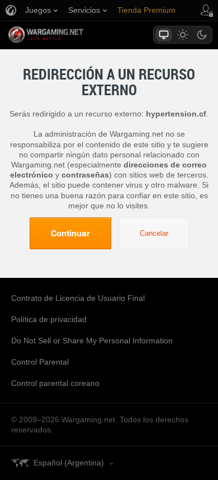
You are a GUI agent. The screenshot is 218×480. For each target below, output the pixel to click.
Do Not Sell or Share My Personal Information (92, 340)
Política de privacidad (49, 319)
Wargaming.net (65, 34)
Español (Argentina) (69, 462)
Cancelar (154, 233)
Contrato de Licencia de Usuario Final (78, 297)
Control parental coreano (55, 383)
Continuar (70, 233)
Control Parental (40, 361)
